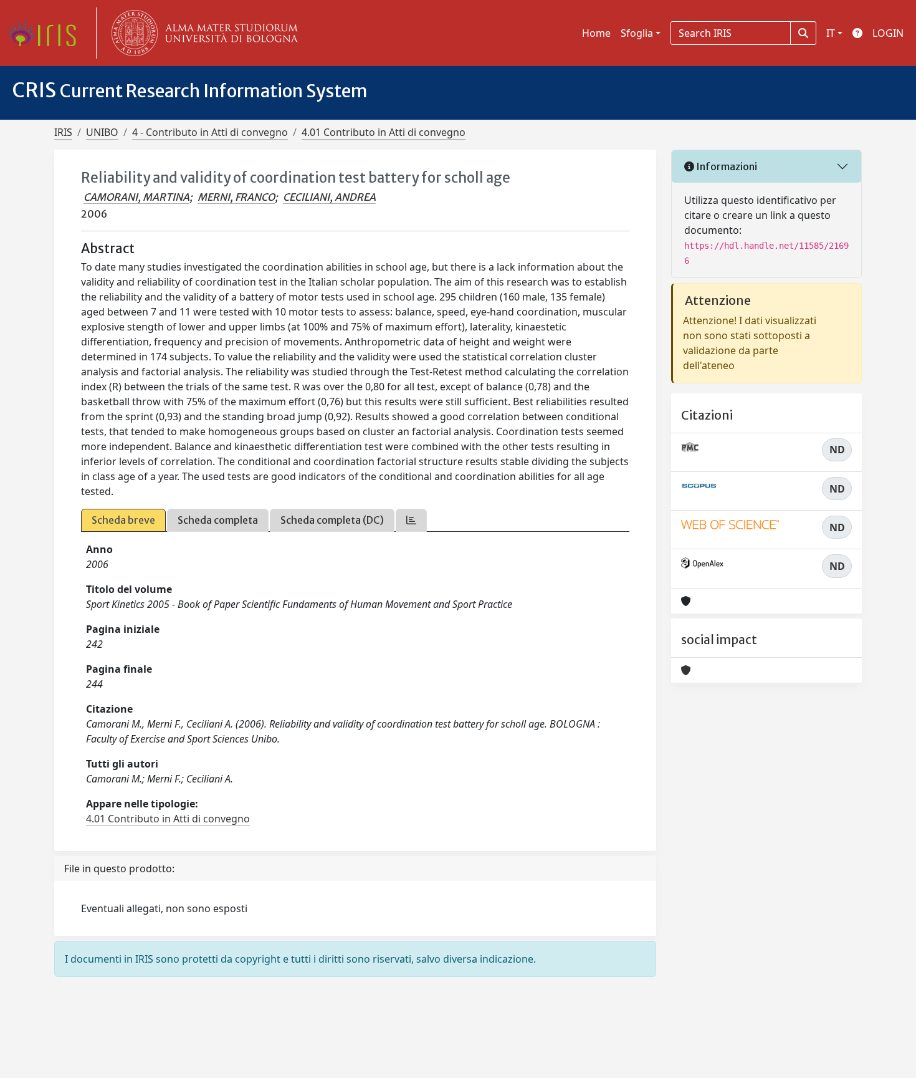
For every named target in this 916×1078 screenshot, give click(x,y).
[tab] (411, 520)
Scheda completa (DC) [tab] (332, 520)
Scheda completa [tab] (218, 520)
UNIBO (102, 132)
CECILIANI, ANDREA (329, 197)
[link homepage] (46, 33)
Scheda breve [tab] (123, 520)
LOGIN (888, 33)
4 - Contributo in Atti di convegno (210, 132)
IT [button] (830, 33)
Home (596, 33)
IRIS (63, 132)
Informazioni (725, 166)
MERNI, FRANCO (236, 197)
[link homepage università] (202, 33)
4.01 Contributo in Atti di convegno (383, 132)
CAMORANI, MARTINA (136, 197)
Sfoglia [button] (637, 33)
